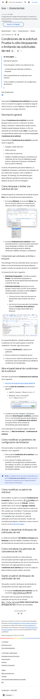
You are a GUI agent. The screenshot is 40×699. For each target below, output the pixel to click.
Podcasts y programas (8, 665)
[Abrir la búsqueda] (25, 2)
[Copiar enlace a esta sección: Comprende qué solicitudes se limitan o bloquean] (11, 259)
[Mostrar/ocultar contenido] (16, 57)
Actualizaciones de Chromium (10, 656)
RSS (2, 682)
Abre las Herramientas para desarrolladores (20, 383)
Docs (3, 8)
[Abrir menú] (3, 2)
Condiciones (5, 690)
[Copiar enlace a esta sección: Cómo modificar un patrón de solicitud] (12, 492)
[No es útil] (18, 34)
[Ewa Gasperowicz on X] (2, 95)
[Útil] (15, 34)
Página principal (5, 31)
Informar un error (6, 645)
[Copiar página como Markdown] (18, 51)
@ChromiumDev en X (7, 673)
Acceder (35, 2)
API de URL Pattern (17, 524)
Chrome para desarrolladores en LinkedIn (13, 679)
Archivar (4, 662)
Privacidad (14, 690)
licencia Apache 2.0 (30, 625)
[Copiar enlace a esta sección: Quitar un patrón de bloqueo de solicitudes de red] (22, 578)
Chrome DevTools (16, 8)
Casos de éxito (5, 659)
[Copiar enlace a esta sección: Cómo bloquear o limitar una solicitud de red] (19, 189)
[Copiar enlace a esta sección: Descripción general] (23, 115)
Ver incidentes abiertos (8, 648)
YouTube (3, 676)
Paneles (33, 31)
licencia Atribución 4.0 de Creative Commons (23, 623)
